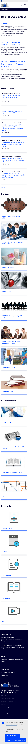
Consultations (6, 575)
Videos (4, 622)
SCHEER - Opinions (8, 391)
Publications (6, 598)
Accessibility (4, 713)
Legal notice (4, 710)
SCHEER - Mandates (8, 367)
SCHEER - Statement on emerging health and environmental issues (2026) (13, 144)
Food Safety (4, 675)
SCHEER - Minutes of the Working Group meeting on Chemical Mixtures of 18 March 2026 (13, 175)
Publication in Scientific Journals (12, 472)
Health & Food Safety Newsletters (15, 645)
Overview (4, 23)
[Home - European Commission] (5, 5)
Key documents (7, 528)
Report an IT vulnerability (8, 698)
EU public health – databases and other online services (12, 648)
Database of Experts (8, 423)
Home (4, 13)
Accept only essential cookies (16, 740)
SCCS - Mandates (8, 268)
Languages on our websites (8, 701)
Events (4, 551)
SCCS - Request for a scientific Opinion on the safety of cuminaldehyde (12, 97)
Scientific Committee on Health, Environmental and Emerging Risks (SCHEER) (13, 64)
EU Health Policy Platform (8, 672)
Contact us (4, 695)
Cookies (3, 704)
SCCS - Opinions (7, 292)
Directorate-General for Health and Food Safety (12, 660)
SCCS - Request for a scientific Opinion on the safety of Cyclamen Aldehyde (13, 160)
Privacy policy (5, 707)
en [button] (21, 5)
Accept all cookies (12, 736)
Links (4, 497)
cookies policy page (11, 725)
